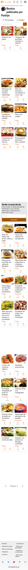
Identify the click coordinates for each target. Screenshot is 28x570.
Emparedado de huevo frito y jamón (20, 140)
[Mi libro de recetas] (14, 2)
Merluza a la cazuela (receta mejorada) (6, 92)
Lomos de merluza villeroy (6, 367)
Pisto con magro (18, 115)
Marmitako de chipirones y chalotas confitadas (20, 263)
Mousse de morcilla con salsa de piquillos (7, 263)
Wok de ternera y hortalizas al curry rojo (20, 92)
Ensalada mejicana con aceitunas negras (20, 289)
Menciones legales (18, 555)
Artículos (4, 554)
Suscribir (14, 220)
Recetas (4, 543)
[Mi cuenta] (17, 2)
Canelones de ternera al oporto (7, 140)
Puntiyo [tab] (21, 20)
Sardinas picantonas (19, 366)
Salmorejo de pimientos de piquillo (20, 416)
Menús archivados (7, 549)
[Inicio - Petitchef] (2, 5)
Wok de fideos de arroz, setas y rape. (7, 238)
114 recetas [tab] (9, 20)
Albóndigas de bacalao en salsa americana (6, 289)
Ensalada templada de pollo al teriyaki (7, 392)
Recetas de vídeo (7, 546)
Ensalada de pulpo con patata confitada (20, 314)
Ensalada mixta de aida (7, 439)
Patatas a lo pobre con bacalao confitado (19, 441)
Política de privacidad (18, 547)
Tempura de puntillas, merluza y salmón (19, 40)
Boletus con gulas (6, 38)
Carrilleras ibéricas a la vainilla (6, 116)
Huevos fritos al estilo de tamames (7, 416)
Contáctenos (20, 543)
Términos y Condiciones (19, 551)
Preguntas (5, 552)
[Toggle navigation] (25, 2)
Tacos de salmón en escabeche (19, 237)
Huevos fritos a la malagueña (20, 391)
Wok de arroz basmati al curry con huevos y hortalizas (7, 315)
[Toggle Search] (21, 2)
